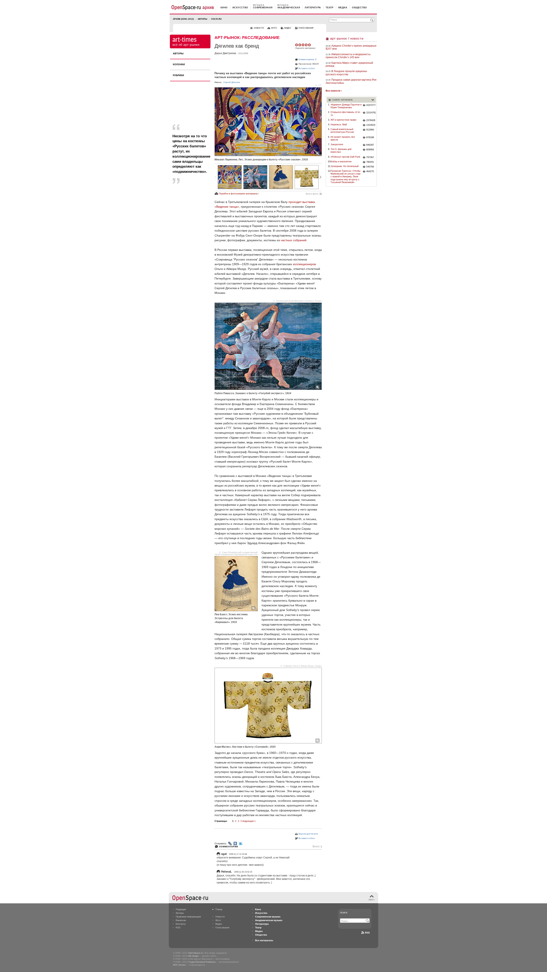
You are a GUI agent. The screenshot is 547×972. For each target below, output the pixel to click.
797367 (370, 157)
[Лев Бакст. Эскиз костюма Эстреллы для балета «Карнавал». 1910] (281, 177)
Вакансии (181, 920)
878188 (370, 137)
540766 (370, 166)
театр (330, 7)
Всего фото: (314, 193)
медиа (342, 7)
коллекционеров (304, 264)
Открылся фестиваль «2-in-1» (346, 113)
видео (287, 28)
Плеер (218, 909)
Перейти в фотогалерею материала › (239, 193)
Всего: (317, 846)
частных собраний (293, 240)
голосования (305, 28)
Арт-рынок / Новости (346, 38)
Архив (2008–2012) (183, 19)
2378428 (370, 120)
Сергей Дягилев (231, 82)
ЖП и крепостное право (343, 119)
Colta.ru (216, 19)
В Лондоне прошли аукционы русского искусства (346, 73)
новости (259, 28)
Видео (218, 924)
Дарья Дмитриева (225, 53)
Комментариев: (306, 59)
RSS (178, 927)
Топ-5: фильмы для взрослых (341, 150)
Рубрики (178, 75)
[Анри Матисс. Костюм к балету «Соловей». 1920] (307, 177)
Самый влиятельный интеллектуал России (342, 130)
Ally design (193, 956)
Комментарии (228, 846)
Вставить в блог (306, 68)
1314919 (370, 125)
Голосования (222, 927)
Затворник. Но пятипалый (345, 166)
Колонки (179, 64)
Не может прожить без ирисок (343, 138)
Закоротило (337, 144)
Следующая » (248, 821)
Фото (218, 920)
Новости (220, 916)
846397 (370, 145)
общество (359, 7)
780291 (370, 162)
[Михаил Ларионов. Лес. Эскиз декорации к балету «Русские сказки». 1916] (230, 177)
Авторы (202, 19)
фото (274, 28)
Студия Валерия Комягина (202, 962)
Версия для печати (308, 834)
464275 (370, 171)
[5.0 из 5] (296, 45)
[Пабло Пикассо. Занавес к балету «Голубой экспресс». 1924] (255, 177)
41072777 (371, 105)
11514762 (371, 112)
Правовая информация (188, 916)
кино (224, 7)
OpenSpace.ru (195, 953)
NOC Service (179, 965)
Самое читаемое (342, 100)
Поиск (343, 912)
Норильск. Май (339, 124)
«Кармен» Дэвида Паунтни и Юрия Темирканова (346, 106)
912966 (370, 129)
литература (313, 7)
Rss (367, 932)
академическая (288, 7)
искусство (240, 7)
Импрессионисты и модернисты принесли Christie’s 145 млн (348, 56)
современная (263, 7)
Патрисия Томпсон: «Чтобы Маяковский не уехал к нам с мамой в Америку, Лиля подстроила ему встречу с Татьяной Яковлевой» (345, 176)
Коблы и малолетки (341, 161)
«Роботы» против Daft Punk (345, 156)
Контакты (181, 924)
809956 (370, 149)
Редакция (181, 909)
